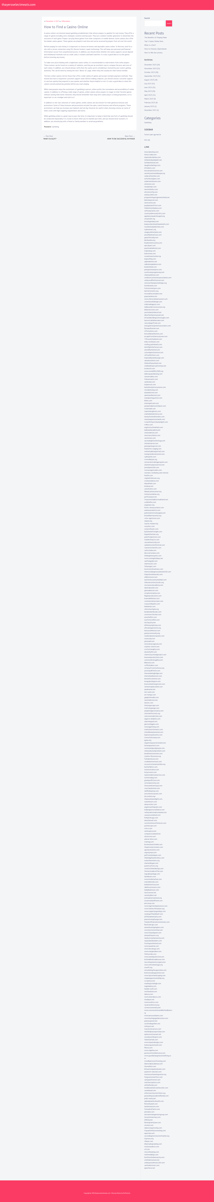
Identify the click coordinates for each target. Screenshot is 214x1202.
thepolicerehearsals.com (153, 574)
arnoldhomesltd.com (152, 350)
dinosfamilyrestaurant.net (154, 315)
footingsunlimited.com (152, 943)
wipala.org (148, 521)
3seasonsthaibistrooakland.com (156, 499)
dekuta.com (148, 994)
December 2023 (150, 65)
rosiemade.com (150, 408)
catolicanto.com (150, 489)
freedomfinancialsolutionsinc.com (157, 922)
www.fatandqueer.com (152, 932)
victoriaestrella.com (151, 783)
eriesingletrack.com (151, 403)
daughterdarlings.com (152, 165)
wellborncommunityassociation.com (157, 277)
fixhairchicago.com (151, 818)
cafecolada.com (150, 550)
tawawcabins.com (151, 376)
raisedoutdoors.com (151, 360)
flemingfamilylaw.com (152, 1122)
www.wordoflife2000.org (153, 371)
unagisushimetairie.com (153, 232)
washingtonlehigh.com (152, 983)
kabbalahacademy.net (152, 430)
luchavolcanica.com (151, 769)
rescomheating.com (151, 1152)
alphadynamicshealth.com (154, 1101)
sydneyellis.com (150, 457)
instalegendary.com (151, 221)
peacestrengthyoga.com (153, 919)
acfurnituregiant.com (152, 178)
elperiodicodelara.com (152, 157)
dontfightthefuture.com (153, 347)
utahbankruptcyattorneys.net (155, 366)
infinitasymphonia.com (152, 625)
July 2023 (147, 83)
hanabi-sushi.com (150, 989)
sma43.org (148, 967)
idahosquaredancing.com (153, 374)
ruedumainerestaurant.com (154, 636)
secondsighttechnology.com (154, 441)
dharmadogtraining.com (153, 1144)
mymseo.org (148, 1138)
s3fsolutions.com (150, 331)
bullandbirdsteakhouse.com (154, 959)
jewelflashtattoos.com (153, 235)
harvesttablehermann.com (154, 320)
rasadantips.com (150, 186)
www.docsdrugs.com (152, 949)
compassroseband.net (152, 834)
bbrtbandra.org (149, 240)
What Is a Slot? (49, 137)
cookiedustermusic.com (153, 761)
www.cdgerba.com (151, 1050)
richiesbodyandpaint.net (153, 160)
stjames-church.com (151, 646)
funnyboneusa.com (151, 759)
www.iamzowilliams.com (153, 1015)
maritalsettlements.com (153, 729)
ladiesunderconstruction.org (154, 307)
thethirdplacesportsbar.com (154, 1031)
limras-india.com (150, 154)
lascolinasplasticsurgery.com (155, 962)
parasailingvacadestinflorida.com (156, 1096)
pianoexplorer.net (150, 1021)
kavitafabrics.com (150, 767)
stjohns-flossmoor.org (152, 756)
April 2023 (148, 95)
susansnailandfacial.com (153, 900)
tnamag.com (149, 842)
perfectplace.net (150, 497)
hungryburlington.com (152, 681)
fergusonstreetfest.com (153, 1077)
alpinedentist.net (150, 261)
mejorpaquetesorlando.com (154, 419)
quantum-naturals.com (153, 1072)
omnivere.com (149, 184)
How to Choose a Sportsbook (155, 49)
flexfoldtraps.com (151, 924)
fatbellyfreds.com (151, 1039)
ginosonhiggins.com (151, 724)
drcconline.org (149, 796)
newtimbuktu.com (151, 189)
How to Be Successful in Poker (121, 137)
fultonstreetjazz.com (152, 288)
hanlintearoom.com (151, 1106)
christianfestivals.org (152, 713)
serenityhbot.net (150, 895)
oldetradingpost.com (152, 304)
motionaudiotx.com (151, 1146)
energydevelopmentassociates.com (157, 326)
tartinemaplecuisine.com (153, 687)
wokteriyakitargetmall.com (154, 451)
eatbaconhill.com (150, 195)
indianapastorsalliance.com (154, 810)
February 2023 (149, 102)
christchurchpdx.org (151, 609)
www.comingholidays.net (153, 558)
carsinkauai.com (150, 1090)
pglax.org (147, 740)
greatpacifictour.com (152, 780)
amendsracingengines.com (154, 927)
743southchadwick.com (153, 339)
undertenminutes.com (152, 181)
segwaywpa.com (150, 852)
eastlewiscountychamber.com (155, 580)
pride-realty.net (150, 1098)
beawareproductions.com (153, 657)
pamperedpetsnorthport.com (155, 406)
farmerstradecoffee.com (153, 871)
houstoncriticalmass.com (153, 569)
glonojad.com (149, 641)
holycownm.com (150, 772)
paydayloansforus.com (152, 205)
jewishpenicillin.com (151, 467)
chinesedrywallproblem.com (154, 751)
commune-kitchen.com (152, 614)
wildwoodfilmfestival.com (154, 280)
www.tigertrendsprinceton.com (155, 906)
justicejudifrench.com (152, 670)
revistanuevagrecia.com (153, 644)
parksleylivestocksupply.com (155, 513)
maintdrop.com (150, 251)
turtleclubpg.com (150, 777)
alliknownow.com (150, 577)
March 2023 (148, 99)
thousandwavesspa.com (153, 785)
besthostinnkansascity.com (154, 1157)
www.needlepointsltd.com (154, 957)
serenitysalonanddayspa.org (154, 173)
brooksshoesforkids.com (153, 844)
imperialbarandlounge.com (154, 358)
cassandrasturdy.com (152, 542)
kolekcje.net (148, 486)
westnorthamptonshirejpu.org (155, 283)
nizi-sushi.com (149, 692)
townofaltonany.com (152, 737)
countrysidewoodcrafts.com (154, 213)
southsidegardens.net (152, 1023)
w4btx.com (148, 424)
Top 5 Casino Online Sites (153, 41)
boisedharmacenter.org (152, 515)
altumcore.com (150, 836)
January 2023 (149, 106)
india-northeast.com (151, 342)
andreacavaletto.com (152, 510)
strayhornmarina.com (152, 593)
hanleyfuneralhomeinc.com (154, 416)
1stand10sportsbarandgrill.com (156, 422)
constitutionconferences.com (155, 823)
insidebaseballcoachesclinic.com (156, 1088)
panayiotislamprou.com (153, 269)
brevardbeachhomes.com (153, 334)
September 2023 (150, 76)
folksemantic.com (151, 379)
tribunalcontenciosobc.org (154, 582)
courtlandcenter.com (152, 788)
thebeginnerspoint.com (152, 555)
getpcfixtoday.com (151, 237)
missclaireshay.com (151, 152)
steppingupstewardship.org (154, 978)
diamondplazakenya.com (153, 1064)
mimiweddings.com (151, 1154)
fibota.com (148, 1047)
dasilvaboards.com (151, 588)
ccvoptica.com (149, 981)
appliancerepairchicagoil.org (154, 216)
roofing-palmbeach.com (153, 344)
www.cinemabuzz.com (152, 997)
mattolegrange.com (151, 708)
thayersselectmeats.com (19, 4)
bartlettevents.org (151, 291)
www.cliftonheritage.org (153, 965)
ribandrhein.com (150, 483)
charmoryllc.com (150, 564)
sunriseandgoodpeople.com (154, 748)
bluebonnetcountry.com (153, 243)
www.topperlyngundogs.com (155, 911)
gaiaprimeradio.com (151, 697)
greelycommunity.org (152, 633)
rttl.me (147, 1149)
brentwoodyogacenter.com (154, 973)
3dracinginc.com (150, 566)
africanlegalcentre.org (152, 628)
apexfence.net (149, 1168)
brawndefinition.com (151, 598)
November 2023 (150, 68)
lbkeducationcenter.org (152, 491)
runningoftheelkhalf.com (153, 914)
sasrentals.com (150, 438)
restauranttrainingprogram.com (156, 462)
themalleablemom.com (153, 676)
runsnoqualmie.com (151, 946)
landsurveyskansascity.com (154, 938)
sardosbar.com (149, 382)
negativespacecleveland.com (155, 743)
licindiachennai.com (151, 162)
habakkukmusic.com (151, 890)
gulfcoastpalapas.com (152, 855)
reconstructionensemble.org (154, 764)
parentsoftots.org (151, 866)
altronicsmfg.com (151, 192)
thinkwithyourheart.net (153, 363)
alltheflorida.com (150, 1085)
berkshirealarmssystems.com (155, 387)
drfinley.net (148, 1120)
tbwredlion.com (150, 1066)
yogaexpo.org (149, 505)
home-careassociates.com (154, 507)
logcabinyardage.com (152, 874)
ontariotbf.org (149, 219)
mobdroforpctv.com (151, 539)
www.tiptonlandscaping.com (155, 975)
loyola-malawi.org (151, 523)
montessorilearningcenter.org (155, 1074)
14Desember (65, 21)
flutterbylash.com (151, 1104)
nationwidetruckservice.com (154, 775)
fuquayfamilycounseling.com (155, 1130)
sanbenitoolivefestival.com (154, 545)
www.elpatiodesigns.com (153, 1042)
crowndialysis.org (150, 459)
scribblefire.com (150, 502)
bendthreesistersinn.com (153, 753)
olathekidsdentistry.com (153, 414)
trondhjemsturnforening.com (155, 1061)
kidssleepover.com (151, 200)
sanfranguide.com (150, 561)
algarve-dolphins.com (152, 719)
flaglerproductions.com (153, 596)
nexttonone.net (150, 892)
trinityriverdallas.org (151, 494)
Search (147, 18)
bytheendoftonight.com (153, 531)
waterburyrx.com (150, 801)
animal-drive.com (150, 839)
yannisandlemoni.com (152, 395)
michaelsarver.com (151, 443)
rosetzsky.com (149, 638)
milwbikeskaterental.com (153, 732)
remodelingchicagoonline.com (155, 970)
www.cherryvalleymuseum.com (156, 299)
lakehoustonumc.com (152, 887)
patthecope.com (150, 826)
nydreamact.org (150, 229)
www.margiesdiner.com (152, 951)
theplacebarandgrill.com (153, 799)
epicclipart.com (150, 245)
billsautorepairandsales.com (154, 1069)
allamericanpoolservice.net (154, 465)
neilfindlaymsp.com (151, 791)
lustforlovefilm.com (152, 620)
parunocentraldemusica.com (154, 1053)
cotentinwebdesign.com (153, 301)
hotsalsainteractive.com (153, 170)
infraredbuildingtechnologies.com (156, 318)
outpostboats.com (151, 529)
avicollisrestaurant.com (153, 793)
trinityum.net (149, 1026)
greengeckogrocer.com (152, 446)
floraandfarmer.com (151, 328)
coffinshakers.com (151, 665)
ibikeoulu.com (149, 662)
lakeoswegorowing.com (153, 1128)
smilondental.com (151, 432)
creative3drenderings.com (153, 868)
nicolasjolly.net (150, 622)
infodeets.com (149, 168)
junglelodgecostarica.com (154, 711)
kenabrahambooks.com (152, 612)
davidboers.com (150, 876)
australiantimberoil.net (153, 312)
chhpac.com (148, 1141)
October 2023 (149, 72)
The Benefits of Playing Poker (155, 37)
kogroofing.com (150, 259)
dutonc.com (148, 703)
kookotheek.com (150, 267)
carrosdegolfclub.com (152, 323)
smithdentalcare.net (151, 1160)
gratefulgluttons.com (152, 537)
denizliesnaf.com (150, 820)
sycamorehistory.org (151, 1005)
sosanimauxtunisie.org (152, 256)
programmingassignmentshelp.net (157, 197)
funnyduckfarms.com (152, 1109)
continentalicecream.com (153, 601)
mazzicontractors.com (152, 1029)
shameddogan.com (151, 863)
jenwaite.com (149, 1112)
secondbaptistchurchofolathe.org (156, 1136)
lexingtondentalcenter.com (154, 454)
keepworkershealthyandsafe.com (156, 224)
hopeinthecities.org (151, 534)
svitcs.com (148, 828)
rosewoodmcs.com (151, 1002)
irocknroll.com (149, 368)
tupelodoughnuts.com (152, 411)
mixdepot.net (149, 999)
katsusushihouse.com (152, 630)
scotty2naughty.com (152, 649)
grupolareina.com (150, 296)
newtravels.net (150, 203)
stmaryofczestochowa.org (154, 668)
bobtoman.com (150, 253)
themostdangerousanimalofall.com (157, 572)
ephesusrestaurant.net (152, 1034)
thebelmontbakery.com (153, 208)
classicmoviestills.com (152, 547)
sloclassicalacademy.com (153, 585)
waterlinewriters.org (151, 860)
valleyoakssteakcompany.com (155, 812)
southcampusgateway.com (154, 272)
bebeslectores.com (151, 309)
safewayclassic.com (151, 211)
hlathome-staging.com (152, 449)
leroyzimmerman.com (152, 1117)
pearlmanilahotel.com (152, 248)
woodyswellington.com (153, 1037)
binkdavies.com (149, 606)
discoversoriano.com (151, 553)
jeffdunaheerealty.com (152, 916)
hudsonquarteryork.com (153, 1045)
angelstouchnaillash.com (153, 427)
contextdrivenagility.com (153, 660)
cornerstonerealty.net (152, 1007)
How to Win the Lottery (153, 52)
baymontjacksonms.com (153, 735)
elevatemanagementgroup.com (156, 1114)
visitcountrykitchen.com (153, 716)
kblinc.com (148, 400)
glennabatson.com (151, 590)
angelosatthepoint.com (153, 807)
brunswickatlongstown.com (154, 684)
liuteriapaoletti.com (151, 745)
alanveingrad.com (150, 721)
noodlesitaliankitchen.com (154, 227)
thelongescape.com (151, 705)
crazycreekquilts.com (152, 604)
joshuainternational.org (153, 898)
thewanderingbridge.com (153, 673)
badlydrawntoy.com (151, 884)
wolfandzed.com (150, 991)
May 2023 (148, 91)
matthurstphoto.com (152, 1082)
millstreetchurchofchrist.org (154, 1093)
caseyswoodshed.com (152, 815)
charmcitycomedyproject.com (155, 654)
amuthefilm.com (150, 617)
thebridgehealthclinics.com (154, 858)
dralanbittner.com (151, 392)
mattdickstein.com (151, 882)
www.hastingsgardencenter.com (156, 1018)
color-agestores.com (152, 518)
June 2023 (148, 87)
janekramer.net (149, 689)
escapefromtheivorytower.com (155, 336)
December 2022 (150, 110)
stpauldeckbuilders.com (153, 941)
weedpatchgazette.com (153, 398)
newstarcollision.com (152, 435)
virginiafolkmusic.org (152, 478)
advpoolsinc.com (150, 804)
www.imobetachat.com (153, 879)
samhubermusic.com (151, 1165)
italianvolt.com (150, 384)
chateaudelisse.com (151, 275)
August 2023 (149, 80)
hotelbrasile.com (150, 285)
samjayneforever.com (152, 1080)
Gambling (55, 127)
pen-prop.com (149, 903)
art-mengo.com (150, 695)
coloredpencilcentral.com (153, 352)
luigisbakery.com (150, 986)
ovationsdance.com (151, 481)
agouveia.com (149, 1133)
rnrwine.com (148, 1125)
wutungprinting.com (151, 727)
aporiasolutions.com (151, 850)
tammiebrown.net (151, 700)
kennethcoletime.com (152, 678)
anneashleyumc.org (151, 935)
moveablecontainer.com (153, 293)
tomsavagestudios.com (153, 470)
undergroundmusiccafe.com (154, 1162)
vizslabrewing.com (151, 390)
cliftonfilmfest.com (151, 355)
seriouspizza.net (150, 831)
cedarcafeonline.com (152, 176)
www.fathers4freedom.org (154, 908)
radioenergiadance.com (152, 264)
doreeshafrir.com (150, 652)
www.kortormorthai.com (153, 930)
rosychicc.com (149, 526)
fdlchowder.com (150, 954)
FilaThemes (126, 1193)
